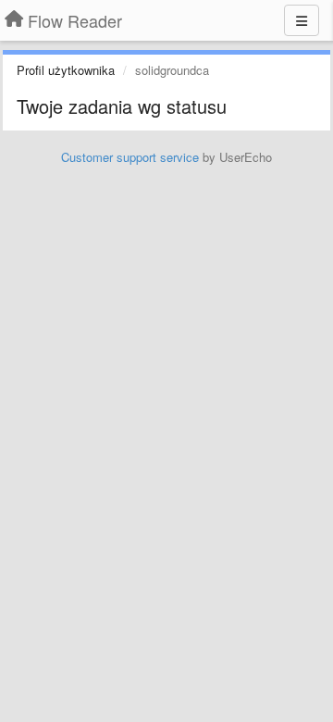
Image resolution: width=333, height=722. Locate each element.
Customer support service (130, 157)
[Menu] (301, 20)
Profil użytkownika (66, 70)
